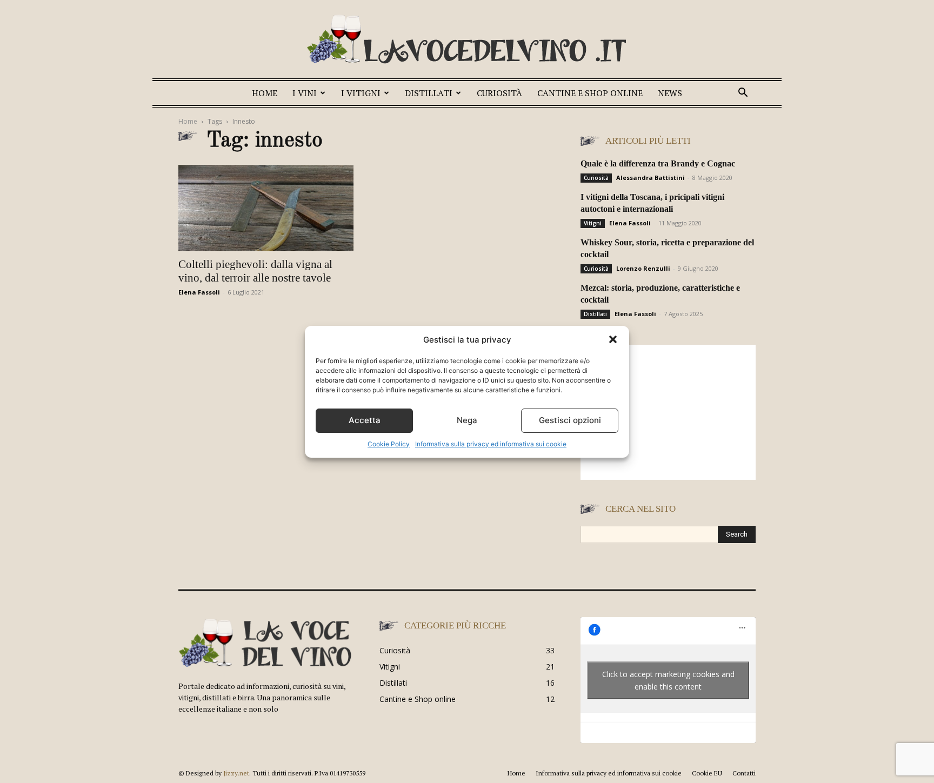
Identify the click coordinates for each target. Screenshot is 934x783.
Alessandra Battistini (650, 177)
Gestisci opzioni (570, 420)
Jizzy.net (236, 773)
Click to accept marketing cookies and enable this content (668, 680)
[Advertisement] (668, 412)
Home (264, 93)
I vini (304, 93)
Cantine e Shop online (590, 93)
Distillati (428, 93)
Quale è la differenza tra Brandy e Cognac (658, 163)
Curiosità (499, 93)
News (670, 93)
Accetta (365, 420)
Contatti (744, 773)
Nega (467, 420)
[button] (613, 339)
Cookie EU (707, 773)
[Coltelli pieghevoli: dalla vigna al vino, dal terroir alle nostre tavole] (265, 208)
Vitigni (593, 223)
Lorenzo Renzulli (643, 268)
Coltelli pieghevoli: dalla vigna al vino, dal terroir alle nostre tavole (255, 271)
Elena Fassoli (199, 292)
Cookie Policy (389, 444)
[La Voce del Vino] (467, 40)
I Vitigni (361, 93)
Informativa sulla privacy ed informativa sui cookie (490, 444)
